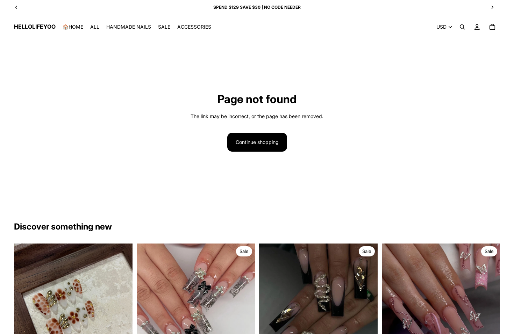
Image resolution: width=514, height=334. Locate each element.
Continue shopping (257, 142)
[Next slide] (244, 303)
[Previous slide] (147, 303)
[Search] (462, 27)
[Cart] (492, 27)
